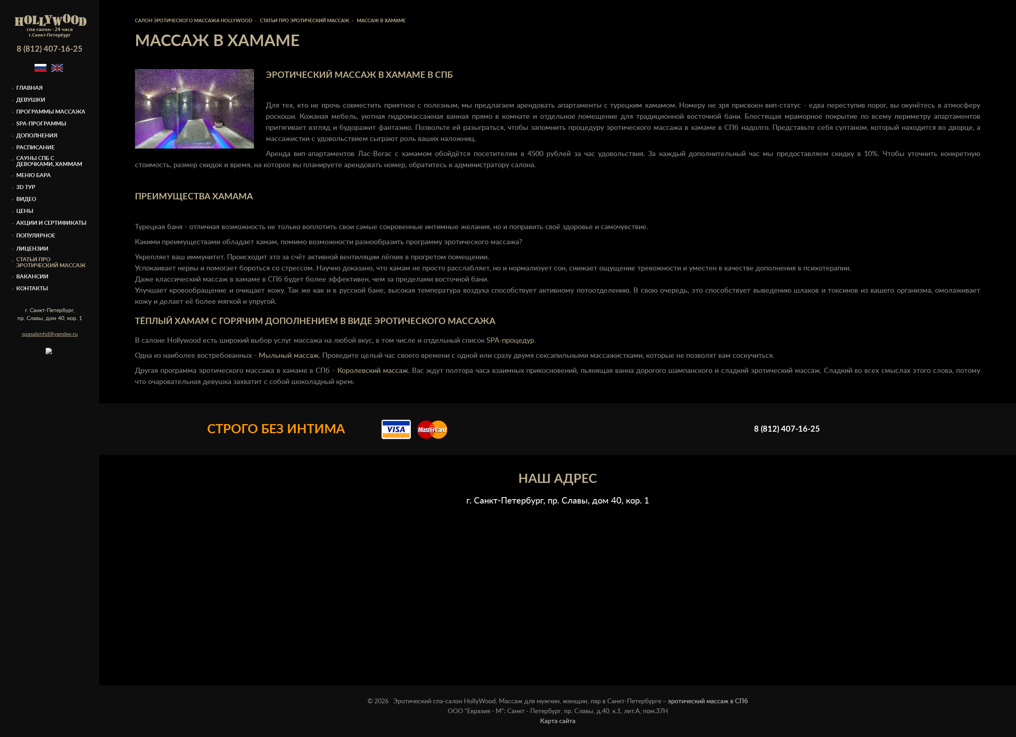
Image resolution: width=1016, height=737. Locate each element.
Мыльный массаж (289, 355)
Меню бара (33, 175)
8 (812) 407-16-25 (50, 49)
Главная (29, 88)
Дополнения (37, 136)
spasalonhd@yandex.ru (50, 334)
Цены (24, 211)
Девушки (30, 100)
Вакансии (32, 277)
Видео (26, 199)
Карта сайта (557, 721)
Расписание (35, 147)
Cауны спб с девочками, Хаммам (49, 161)
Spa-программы (41, 124)
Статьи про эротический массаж (51, 262)
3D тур (25, 187)
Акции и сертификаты (51, 223)
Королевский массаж (372, 370)
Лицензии (32, 249)
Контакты (32, 288)
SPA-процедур (510, 340)
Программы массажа (50, 112)
